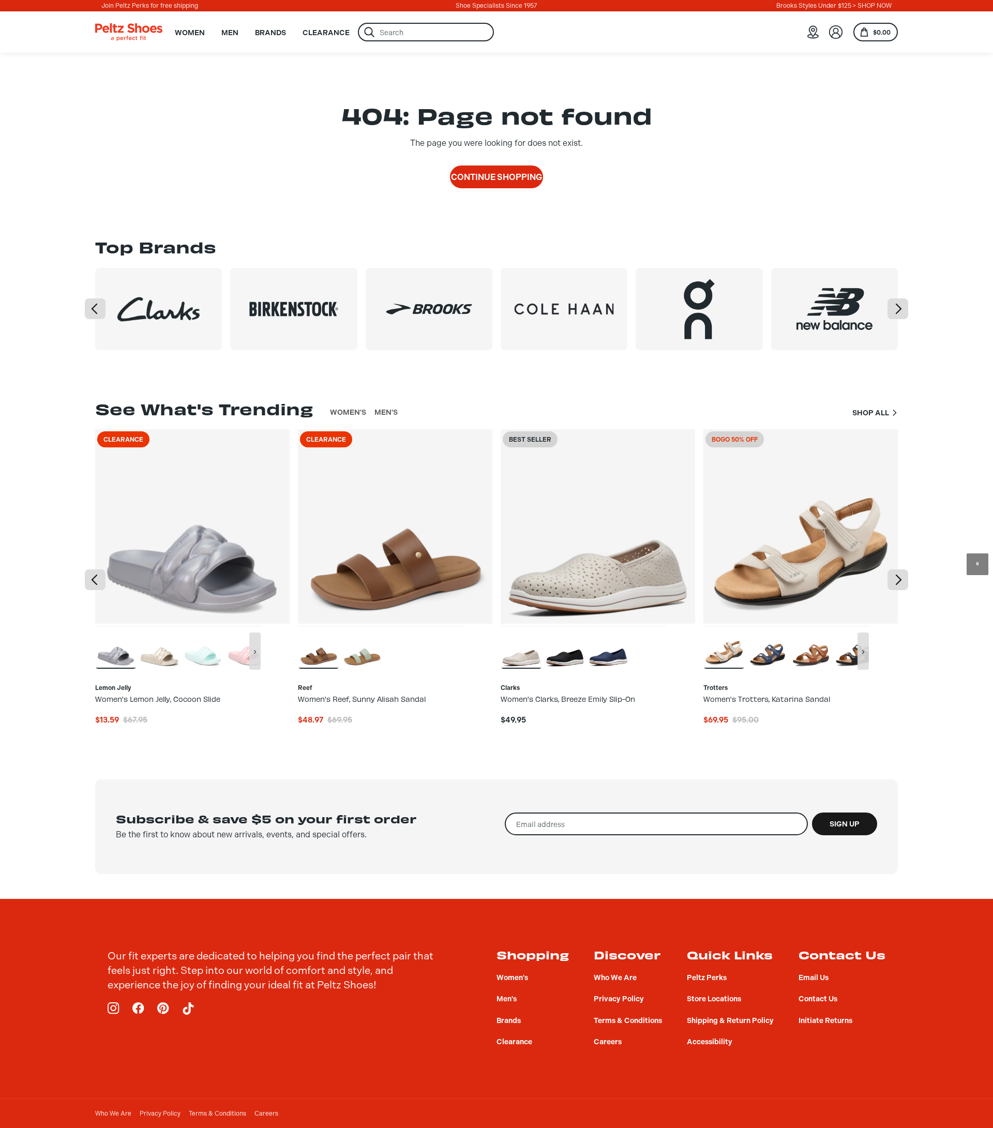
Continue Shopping (496, 177)
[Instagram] (114, 1008)
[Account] (835, 32)
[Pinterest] (163, 1008)
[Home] (128, 32)
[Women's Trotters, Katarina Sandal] (724, 647)
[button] (95, 308)
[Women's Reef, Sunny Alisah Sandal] (318, 647)
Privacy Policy (160, 1113)
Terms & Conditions (217, 1113)
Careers (266, 1113)
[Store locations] (813, 32)
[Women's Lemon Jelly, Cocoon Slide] (116, 647)
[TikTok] (188, 1008)
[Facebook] (138, 1008)
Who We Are (113, 1113)
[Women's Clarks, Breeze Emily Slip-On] (521, 647)
